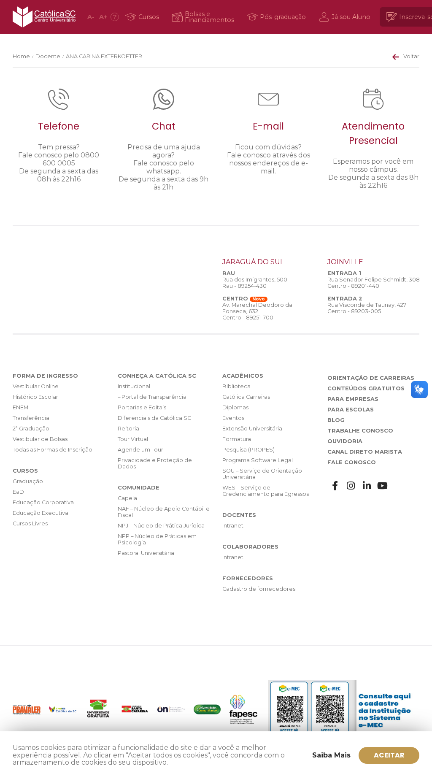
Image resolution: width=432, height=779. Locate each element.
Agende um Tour (140, 449)
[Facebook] (335, 486)
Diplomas (235, 407)
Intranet (232, 525)
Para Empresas (352, 399)
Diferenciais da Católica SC (154, 418)
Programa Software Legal (257, 460)
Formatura (236, 439)
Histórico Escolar (35, 397)
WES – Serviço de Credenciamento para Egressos (265, 490)
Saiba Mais (331, 755)
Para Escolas (350, 409)
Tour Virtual (133, 439)
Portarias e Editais (142, 407)
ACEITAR (389, 755)
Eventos (233, 418)
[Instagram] (351, 486)
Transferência (31, 418)
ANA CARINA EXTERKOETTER (104, 56)
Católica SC (44, 16)
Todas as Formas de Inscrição (52, 449)
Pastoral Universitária (146, 553)
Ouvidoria (344, 441)
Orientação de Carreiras (370, 378)
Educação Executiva (40, 513)
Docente (47, 56)
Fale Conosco (351, 462)
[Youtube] (383, 486)
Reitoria (128, 428)
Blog (336, 420)
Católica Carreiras (246, 397)
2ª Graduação (31, 428)
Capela (127, 498)
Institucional (134, 386)
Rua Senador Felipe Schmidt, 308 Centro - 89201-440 (373, 282)
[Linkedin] (367, 486)
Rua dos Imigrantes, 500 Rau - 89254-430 (254, 282)
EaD (18, 492)
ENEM (20, 407)
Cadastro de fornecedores (258, 589)
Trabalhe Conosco (360, 430)
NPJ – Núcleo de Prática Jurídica (161, 525)
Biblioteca (236, 386)
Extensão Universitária (252, 428)
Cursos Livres (30, 523)
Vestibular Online (36, 386)
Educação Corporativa (43, 502)
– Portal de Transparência (152, 397)
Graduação (28, 481)
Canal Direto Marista (364, 452)
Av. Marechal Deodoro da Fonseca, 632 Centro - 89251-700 (257, 311)
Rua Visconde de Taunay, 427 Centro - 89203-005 (366, 308)
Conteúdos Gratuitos (366, 388)
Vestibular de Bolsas (40, 439)
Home (21, 56)
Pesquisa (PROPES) (248, 449)
